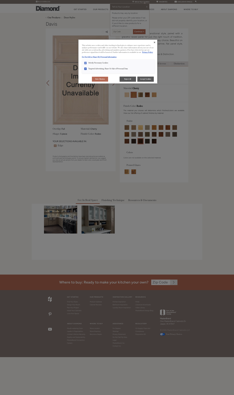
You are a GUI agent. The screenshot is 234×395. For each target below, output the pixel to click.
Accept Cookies (145, 79)
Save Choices (100, 79)
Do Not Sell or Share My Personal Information (99, 57)
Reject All (127, 79)
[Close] (154, 42)
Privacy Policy (147, 52)
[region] (117, 61)
